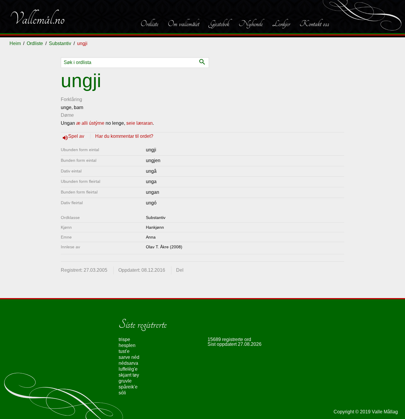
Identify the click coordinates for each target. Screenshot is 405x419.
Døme (67, 115)
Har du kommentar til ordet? (124, 136)
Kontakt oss (314, 23)
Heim (15, 43)
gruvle (125, 380)
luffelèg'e (128, 369)
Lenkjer (281, 23)
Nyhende (251, 23)
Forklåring (71, 99)
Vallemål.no (37, 18)
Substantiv (60, 43)
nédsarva (128, 363)
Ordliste (149, 23)
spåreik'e (128, 386)
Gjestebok (219, 23)
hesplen (127, 345)
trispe (124, 339)
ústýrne (96, 123)
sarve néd (129, 357)
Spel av (76, 136)
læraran (144, 123)
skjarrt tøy (129, 375)
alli (85, 123)
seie (130, 123)
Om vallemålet (183, 23)
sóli (122, 392)
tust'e (124, 351)
